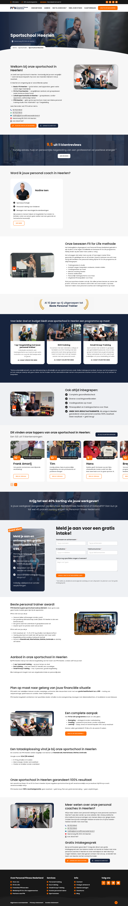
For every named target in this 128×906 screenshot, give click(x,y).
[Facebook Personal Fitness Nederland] (110, 2)
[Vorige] (11, 484)
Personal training (55, 882)
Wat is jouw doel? (59, 8)
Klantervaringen (82, 888)
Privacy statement (36, 903)
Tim (64, 461)
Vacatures (80, 891)
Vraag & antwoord (83, 885)
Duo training (53, 885)
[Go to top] (116, 902)
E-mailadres (61, 549)
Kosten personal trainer (57, 891)
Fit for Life (16, 885)
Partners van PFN (19, 893)
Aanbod (47, 8)
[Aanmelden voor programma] (27, 344)
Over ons (16, 882)
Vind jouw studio (75, 8)
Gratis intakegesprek (108, 8)
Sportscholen (22, 48)
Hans (100, 461)
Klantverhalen (90, 8)
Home (15, 48)
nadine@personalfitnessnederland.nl (26, 115)
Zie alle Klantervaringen (106, 434)
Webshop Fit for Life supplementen (25, 891)
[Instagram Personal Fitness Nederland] (107, 2)
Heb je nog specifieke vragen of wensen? (71, 558)
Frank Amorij (27, 461)
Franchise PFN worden (20, 888)
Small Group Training (56, 888)
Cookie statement (51, 903)
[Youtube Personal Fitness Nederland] (116, 2)
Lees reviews (64, 156)
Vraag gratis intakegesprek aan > (70, 575)
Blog (78, 893)
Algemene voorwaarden (19, 903)
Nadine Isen (36, 203)
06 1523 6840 (17, 110)
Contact (79, 882)
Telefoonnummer (95, 549)
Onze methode (36, 8)
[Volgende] (15, 484)
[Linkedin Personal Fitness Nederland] (113, 2)
